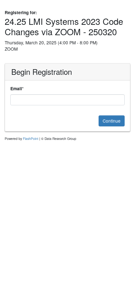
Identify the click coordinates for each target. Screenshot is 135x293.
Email (16, 88)
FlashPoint (30, 138)
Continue (112, 121)
